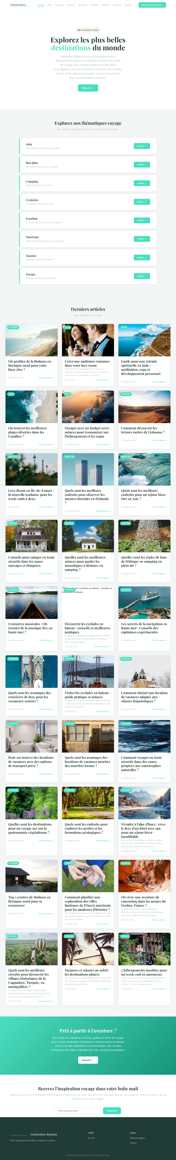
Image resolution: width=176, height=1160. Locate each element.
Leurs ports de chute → (152, 5)
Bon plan (59, 5)
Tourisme (105, 5)
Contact (133, 1143)
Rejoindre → (88, 1060)
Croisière (82, 5)
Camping (71, 5)
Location (94, 5)
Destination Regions (43, 1134)
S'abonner (112, 1110)
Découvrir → (88, 88)
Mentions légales (137, 1138)
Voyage (127, 5)
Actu (50, 5)
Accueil (40, 5)
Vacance (117, 5)
